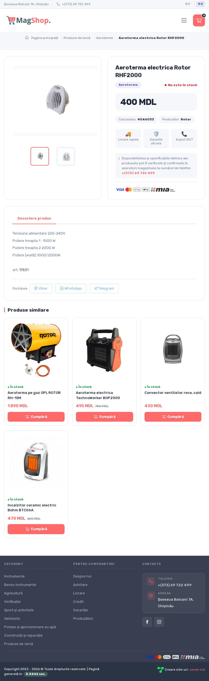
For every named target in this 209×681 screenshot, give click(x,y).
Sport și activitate (19, 610)
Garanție (80, 610)
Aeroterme (128, 85)
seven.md (197, 669)
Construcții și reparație (23, 635)
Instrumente (14, 576)
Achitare (80, 585)
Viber (43, 288)
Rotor (186, 119)
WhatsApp (73, 288)
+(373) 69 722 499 (76, 4)
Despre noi (82, 576)
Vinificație (12, 602)
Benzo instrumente (20, 585)
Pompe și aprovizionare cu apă (30, 627)
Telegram (106, 288)
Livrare (79, 593)
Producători (83, 618)
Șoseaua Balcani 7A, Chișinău (26, 4)
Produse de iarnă (18, 644)
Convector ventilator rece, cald (173, 393)
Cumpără (39, 417)
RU (187, 4)
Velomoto (12, 618)
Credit (78, 602)
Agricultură (13, 593)
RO (200, 4)
